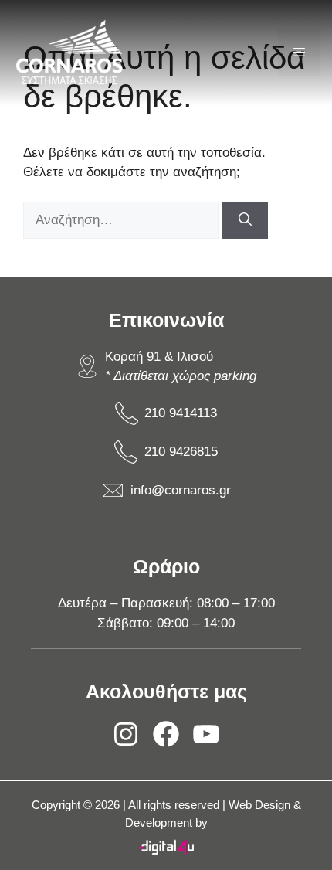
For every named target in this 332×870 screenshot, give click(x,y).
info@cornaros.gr (180, 490)
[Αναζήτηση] (245, 220)
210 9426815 (181, 451)
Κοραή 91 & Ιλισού (159, 356)
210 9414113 (180, 413)
